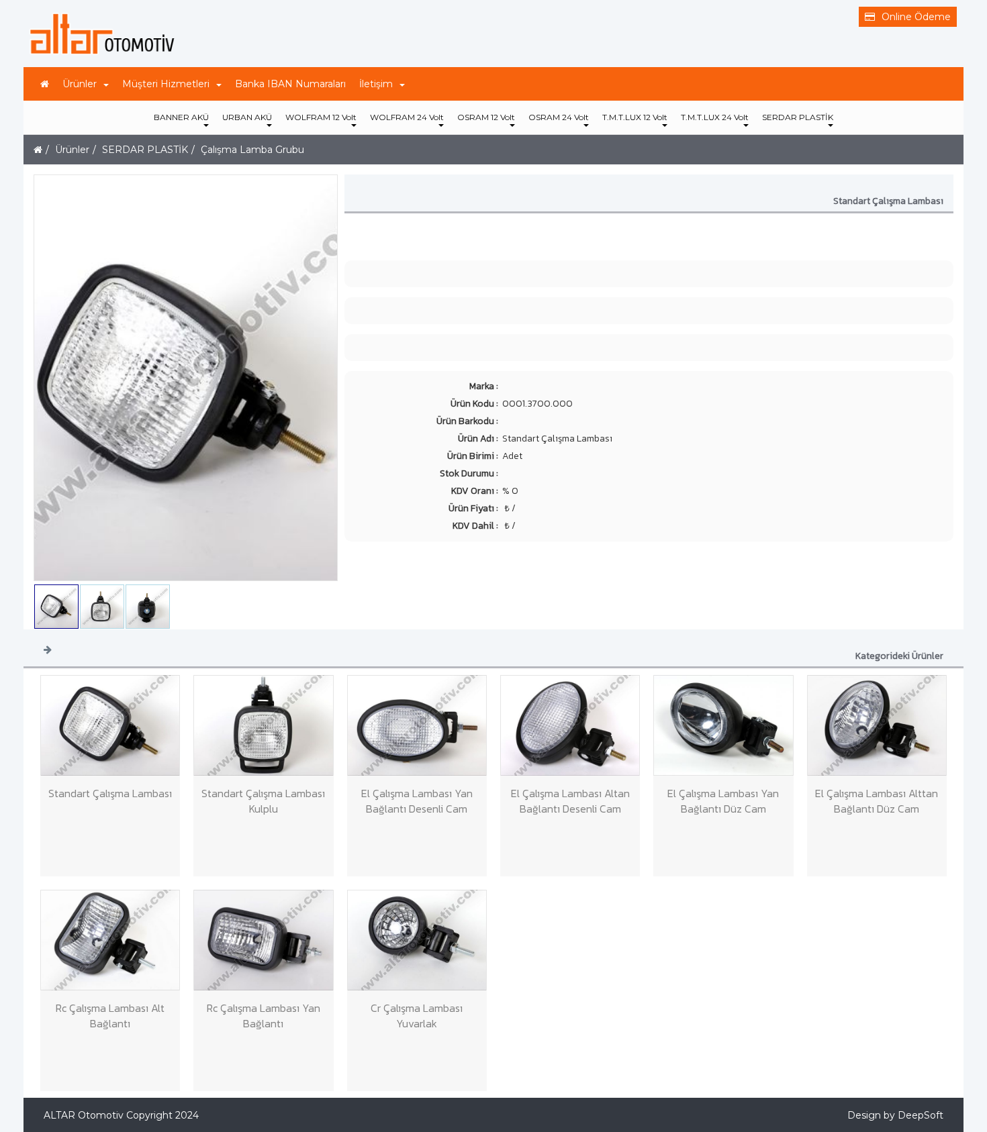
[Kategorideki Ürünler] (47, 649)
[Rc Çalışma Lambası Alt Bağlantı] (110, 940)
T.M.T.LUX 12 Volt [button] (634, 117)
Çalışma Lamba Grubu (252, 150)
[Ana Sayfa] (45, 84)
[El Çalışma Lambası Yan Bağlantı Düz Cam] (723, 725)
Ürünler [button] (79, 84)
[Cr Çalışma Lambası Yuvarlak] (417, 940)
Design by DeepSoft (895, 1115)
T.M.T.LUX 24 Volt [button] (715, 117)
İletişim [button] (376, 84)
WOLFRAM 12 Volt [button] (321, 117)
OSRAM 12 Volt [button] (486, 117)
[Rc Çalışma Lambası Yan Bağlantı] (263, 940)
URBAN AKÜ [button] (247, 117)
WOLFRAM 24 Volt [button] (407, 117)
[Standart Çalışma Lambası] (110, 725)
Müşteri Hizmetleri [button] (165, 84)
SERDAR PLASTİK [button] (797, 117)
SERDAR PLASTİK (145, 150)
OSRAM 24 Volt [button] (558, 117)
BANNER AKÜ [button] (181, 117)
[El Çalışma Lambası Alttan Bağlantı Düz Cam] (877, 725)
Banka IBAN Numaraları (290, 84)
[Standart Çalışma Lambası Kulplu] (263, 725)
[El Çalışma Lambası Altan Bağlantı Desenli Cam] (570, 725)
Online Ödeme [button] (916, 17)
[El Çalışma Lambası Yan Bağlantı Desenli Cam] (417, 725)
